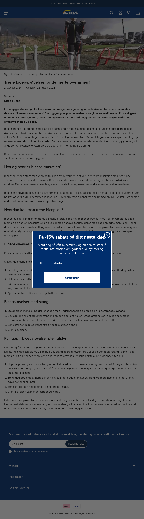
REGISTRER (72, 278)
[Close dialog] (107, 235)
